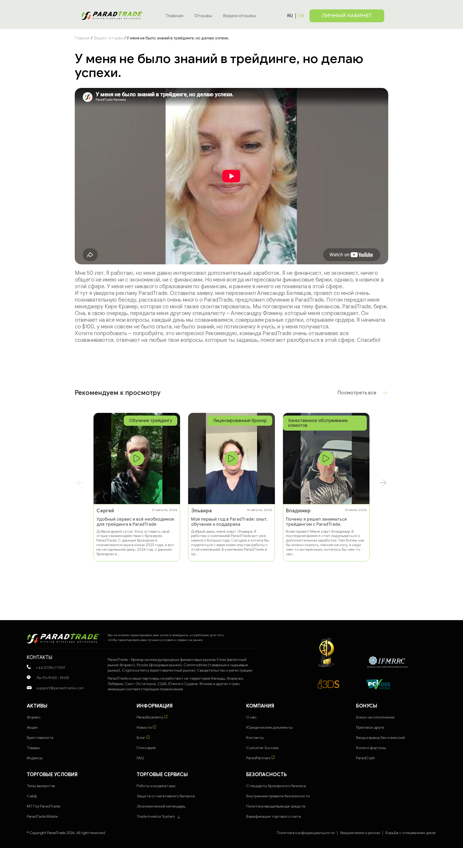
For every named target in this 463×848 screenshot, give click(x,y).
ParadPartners (258, 758)
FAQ (140, 758)
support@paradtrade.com (60, 688)
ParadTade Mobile (42, 816)
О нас (251, 717)
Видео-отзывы (239, 15)
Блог (141, 737)
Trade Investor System (156, 816)
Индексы (35, 758)
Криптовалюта (40, 737)
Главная (175, 15)
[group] (137, 487)
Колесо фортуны (371, 748)
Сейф (32, 796)
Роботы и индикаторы (156, 786)
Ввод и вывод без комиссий (380, 737)
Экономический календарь (161, 806)
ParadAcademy (150, 717)
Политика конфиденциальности (306, 833)
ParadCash (365, 758)
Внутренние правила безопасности (278, 796)
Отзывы (203, 15)
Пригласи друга (370, 727)
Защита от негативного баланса (166, 796)
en (301, 15)
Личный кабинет (347, 15)
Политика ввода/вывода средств (275, 806)
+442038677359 (50, 667)
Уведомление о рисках (360, 833)
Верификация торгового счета (273, 816)
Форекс (34, 717)
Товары (33, 748)
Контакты (255, 737)
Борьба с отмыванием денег (411, 833)
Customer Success (262, 748)
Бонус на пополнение (375, 717)
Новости (144, 727)
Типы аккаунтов (41, 786)
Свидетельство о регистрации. (225, 670)
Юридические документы (269, 727)
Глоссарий (146, 748)
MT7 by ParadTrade (43, 806)
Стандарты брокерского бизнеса (276, 786)
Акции (32, 727)
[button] (383, 482)
